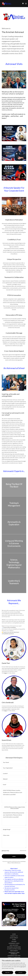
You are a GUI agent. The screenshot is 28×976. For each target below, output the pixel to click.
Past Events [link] (14, 950)
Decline (7, 972)
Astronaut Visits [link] (14, 943)
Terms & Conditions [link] (14, 957)
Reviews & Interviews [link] (14, 947)
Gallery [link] (14, 941)
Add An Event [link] (14, 945)
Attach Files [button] (6, 850)
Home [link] (14, 934)
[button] (25, 3)
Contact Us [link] (14, 936)
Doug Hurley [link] (14, 937)
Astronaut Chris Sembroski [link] (14, 953)
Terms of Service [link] (15, 862)
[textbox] (14, 762)
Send (14, 856)
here (5, 673)
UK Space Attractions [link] (14, 948)
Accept (20, 972)
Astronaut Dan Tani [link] (14, 955)
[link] (6, 4)
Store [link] (14, 939)
